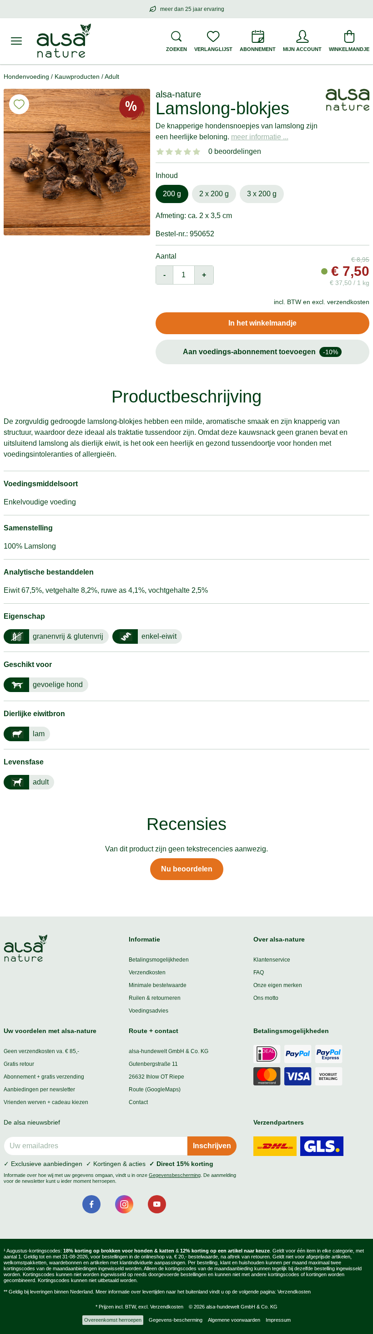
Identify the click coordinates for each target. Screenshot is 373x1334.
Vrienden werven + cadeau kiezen (46, 1102)
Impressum (278, 1320)
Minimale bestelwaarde (157, 985)
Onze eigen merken (277, 985)
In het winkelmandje (262, 323)
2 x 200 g (214, 194)
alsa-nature (178, 94)
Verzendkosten (147, 972)
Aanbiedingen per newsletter (39, 1089)
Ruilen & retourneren (155, 998)
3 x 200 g (262, 194)
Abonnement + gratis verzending (44, 1077)
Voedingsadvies (148, 1011)
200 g (172, 194)
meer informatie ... (259, 137)
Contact (138, 1102)
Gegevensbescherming (175, 1175)
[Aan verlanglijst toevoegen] (19, 104)
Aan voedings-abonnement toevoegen (260, 352)
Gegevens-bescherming (175, 1320)
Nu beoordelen (186, 869)
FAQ (258, 972)
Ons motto (265, 998)
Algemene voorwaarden (234, 1320)
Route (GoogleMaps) (155, 1089)
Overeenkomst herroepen (112, 1320)
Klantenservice (271, 960)
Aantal (166, 256)
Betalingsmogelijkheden (159, 960)
